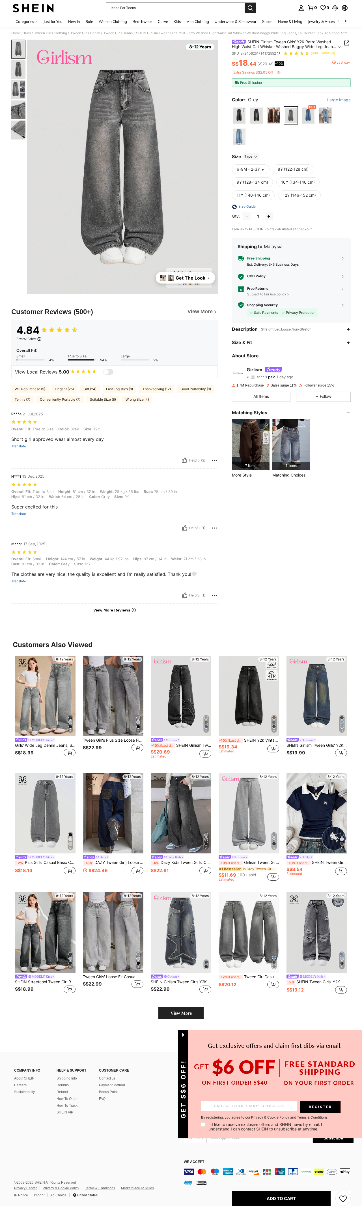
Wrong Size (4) (137, 399)
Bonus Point (108, 1092)
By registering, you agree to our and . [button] (264, 1117)
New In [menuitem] (74, 21)
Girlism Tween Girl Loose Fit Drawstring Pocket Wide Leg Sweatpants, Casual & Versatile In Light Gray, (249, 862)
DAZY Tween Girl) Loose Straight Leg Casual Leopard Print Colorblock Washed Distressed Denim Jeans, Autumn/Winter (113, 862)
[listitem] (251, 444)
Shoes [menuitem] (267, 21)
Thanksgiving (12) (157, 389)
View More (181, 1013)
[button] (335, 8)
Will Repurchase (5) (30, 389)
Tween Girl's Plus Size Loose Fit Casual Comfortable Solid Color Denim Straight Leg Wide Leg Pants (113, 740)
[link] (312, 7)
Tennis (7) (22, 399)
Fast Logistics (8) (119, 389)
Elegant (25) (64, 389)
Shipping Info (67, 1078)
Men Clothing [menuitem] (197, 21)
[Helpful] (184, 460)
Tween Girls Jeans (118, 33)
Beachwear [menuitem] (142, 21)
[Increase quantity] (268, 216)
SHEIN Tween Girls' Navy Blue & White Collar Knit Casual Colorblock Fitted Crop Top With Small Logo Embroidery (317, 862)
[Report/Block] (214, 460)
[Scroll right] (346, 21)
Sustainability (24, 1092)
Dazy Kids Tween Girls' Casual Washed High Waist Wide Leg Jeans (181, 862)
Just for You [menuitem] (53, 21)
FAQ (102, 1099)
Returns (63, 1085)
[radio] (239, 115)
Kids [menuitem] (177, 21)
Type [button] (248, 156)
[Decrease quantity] (247, 216)
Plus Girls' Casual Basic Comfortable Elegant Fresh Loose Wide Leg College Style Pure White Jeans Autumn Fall (46, 862)
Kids (27, 33)
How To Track (67, 1106)
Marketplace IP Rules (137, 1188)
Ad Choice (58, 1195)
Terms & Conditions (100, 1188)
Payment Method (112, 1085)
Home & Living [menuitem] (290, 21)
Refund (62, 1092)
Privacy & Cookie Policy (61, 1188)
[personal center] (301, 8)
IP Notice (21, 1195)
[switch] (108, 372)
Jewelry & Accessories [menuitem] (326, 21)
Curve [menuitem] (163, 21)
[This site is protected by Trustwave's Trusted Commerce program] (188, 1183)
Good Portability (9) (195, 389)
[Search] (250, 8)
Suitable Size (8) (103, 399)
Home (16, 33)
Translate (18, 446)
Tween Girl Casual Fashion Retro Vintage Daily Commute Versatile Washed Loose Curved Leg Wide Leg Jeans (249, 977)
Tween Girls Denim (85, 33)
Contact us (107, 1078)
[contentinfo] (269, 1171)
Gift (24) (89, 389)
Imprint (39, 1195)
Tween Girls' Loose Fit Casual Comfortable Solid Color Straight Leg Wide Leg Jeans (113, 977)
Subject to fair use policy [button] (266, 294)
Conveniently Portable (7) (60, 399)
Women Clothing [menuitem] (113, 21)
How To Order (67, 1099)
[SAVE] (343, 1198)
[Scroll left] (339, 21)
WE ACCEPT (194, 1162)
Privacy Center (25, 1188)
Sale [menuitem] (89, 21)
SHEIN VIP (65, 1112)
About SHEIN (24, 1078)
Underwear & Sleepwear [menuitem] (236, 21)
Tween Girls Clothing (50, 33)
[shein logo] (33, 8)
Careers (20, 1085)
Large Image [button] (339, 100)
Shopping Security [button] (262, 305)
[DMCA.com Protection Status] (201, 1183)
